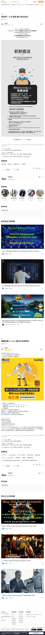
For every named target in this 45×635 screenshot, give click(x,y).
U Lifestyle (4, 628)
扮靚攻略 (25, 154)
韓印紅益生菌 (30, 455)
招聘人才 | (22, 629)
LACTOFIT (4, 455)
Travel (9, 628)
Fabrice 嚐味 (5, 198)
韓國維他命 (18, 457)
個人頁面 (21, 614)
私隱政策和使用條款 (10, 633)
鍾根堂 (23, 457)
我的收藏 (21, 618)
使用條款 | (13, 629)
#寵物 (27, 614)
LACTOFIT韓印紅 (21, 455)
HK (12, 628)
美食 (2, 14)
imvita (3, 457)
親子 (18, 154)
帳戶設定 (21, 616)
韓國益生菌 (37, 455)
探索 (28, 4)
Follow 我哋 (26, 156)
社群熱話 (14, 4)
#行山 (30, 614)
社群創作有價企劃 (5, 4)
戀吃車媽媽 (14, 198)
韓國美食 (4, 164)
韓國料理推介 (17, 164)
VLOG (13, 616)
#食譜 (36, 614)
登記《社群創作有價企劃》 (16, 150)
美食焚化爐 (40, 198)
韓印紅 (6, 23)
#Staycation (29, 616)
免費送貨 (24, 164)
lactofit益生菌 (12, 455)
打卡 (8, 154)
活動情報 (29, 154)
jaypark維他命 (10, 457)
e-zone (27, 628)
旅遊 (11, 154)
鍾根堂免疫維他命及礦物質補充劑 (29, 460)
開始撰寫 (41, 1)
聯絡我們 (27, 629)
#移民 (33, 616)
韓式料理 (10, 164)
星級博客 (36, 4)
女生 (2, 338)
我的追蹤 (21, 620)
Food (20, 628)
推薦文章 (32, 4)
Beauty (16, 628)
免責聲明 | (8, 629)
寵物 (21, 154)
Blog (23, 628)
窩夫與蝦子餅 (22, 198)
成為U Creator (21, 4)
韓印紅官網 (24, 139)
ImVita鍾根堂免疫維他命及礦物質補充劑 (11, 460)
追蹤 (41, 24)
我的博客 (21, 622)
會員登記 (35, 1)
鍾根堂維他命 (30, 457)
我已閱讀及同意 (36, 633)
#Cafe (39, 614)
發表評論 (5, 210)
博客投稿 (14, 624)
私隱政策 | (18, 629)
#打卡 (33, 614)
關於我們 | (3, 629)
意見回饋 (14, 622)
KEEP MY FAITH (31, 198)
